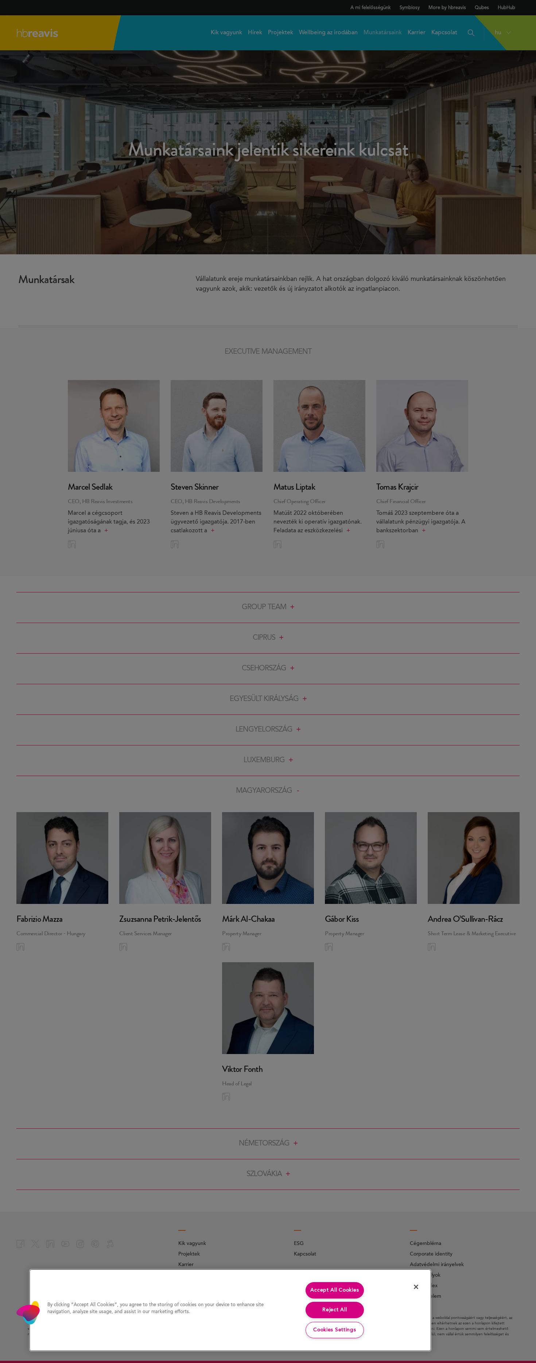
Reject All (334, 1309)
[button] (28, 1312)
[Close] (416, 1287)
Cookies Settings (334, 1329)
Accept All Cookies (334, 1290)
